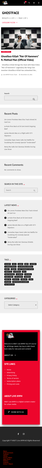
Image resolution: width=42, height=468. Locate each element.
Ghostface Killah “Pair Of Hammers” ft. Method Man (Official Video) (20, 58)
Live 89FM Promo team (10, 74)
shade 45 (16, 279)
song (30, 279)
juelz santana (9, 274)
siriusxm (24, 279)
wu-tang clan (9, 284)
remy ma (7, 279)
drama (14, 269)
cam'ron (33, 264)
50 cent (7, 264)
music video (8, 277)
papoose (27, 277)
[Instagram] (24, 434)
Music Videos (6, 52)
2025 (14, 264)
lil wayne (19, 274)
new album (18, 277)
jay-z (24, 272)
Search (6, 93)
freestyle (8, 272)
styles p (7, 282)
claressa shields (10, 266)
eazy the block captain (25, 269)
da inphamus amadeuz (25, 266)
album (20, 264)
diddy (7, 269)
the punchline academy (20, 282)
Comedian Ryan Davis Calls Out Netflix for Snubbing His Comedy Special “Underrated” (23, 234)
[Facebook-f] (18, 434)
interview (17, 272)
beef (26, 264)
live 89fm (28, 274)
